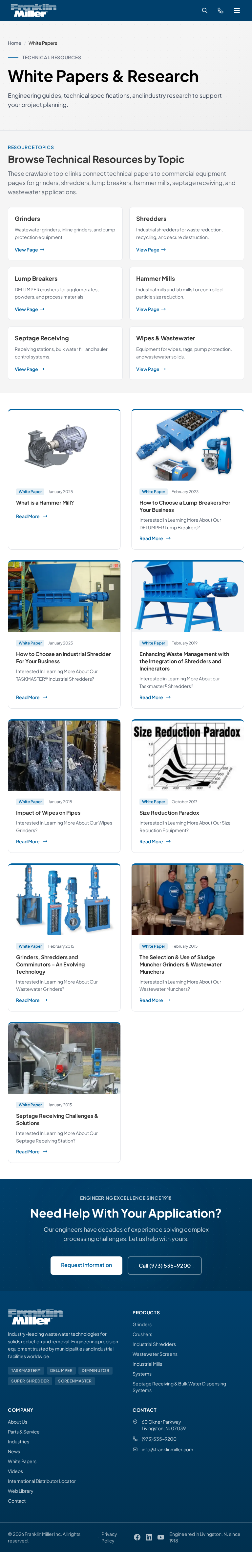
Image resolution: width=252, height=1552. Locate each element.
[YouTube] (161, 1537)
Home (14, 43)
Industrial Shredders (154, 1344)
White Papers (22, 1461)
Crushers (142, 1334)
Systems (142, 1374)
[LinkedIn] (149, 1537)
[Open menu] (237, 10)
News (14, 1451)
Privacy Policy (109, 1537)
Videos (15, 1471)
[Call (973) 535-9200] (220, 10)
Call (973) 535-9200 (165, 1265)
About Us (17, 1422)
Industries (18, 1441)
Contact (17, 1501)
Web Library (20, 1491)
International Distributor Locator (42, 1481)
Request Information (86, 1264)
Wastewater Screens (155, 1354)
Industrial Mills (147, 1364)
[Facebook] (137, 1537)
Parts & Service (24, 1431)
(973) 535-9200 (159, 1439)
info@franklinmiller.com (167, 1449)
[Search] (204, 10)
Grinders (142, 1324)
